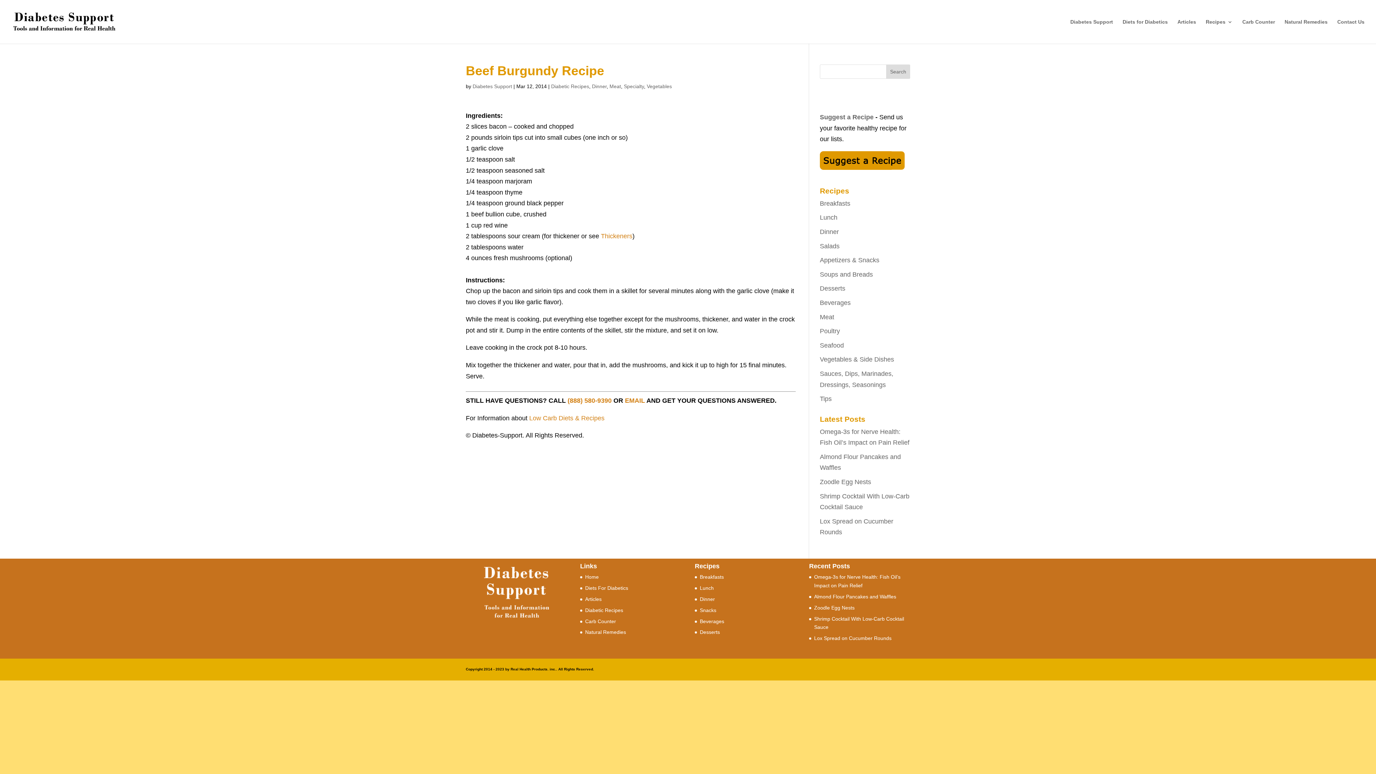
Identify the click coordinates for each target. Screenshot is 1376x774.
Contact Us (1351, 22)
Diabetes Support (1091, 22)
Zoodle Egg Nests (845, 482)
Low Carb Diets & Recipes (567, 418)
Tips (826, 398)
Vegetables (659, 86)
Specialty (634, 86)
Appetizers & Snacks (849, 260)
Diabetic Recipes (570, 86)
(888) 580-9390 (590, 400)
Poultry (830, 331)
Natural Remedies (1306, 22)
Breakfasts (835, 203)
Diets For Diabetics (606, 588)
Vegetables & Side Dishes (857, 359)
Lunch (828, 217)
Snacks (708, 610)
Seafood (832, 345)
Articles (1186, 22)
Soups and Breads (846, 274)
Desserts (832, 288)
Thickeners (616, 236)
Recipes (1216, 22)
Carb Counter (1258, 22)
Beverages (835, 302)
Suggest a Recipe (847, 117)
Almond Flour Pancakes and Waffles (855, 596)
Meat (615, 86)
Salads (830, 246)
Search (898, 72)
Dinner (599, 86)
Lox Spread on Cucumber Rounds (853, 638)
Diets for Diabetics (1145, 22)
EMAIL (635, 400)
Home (592, 577)
